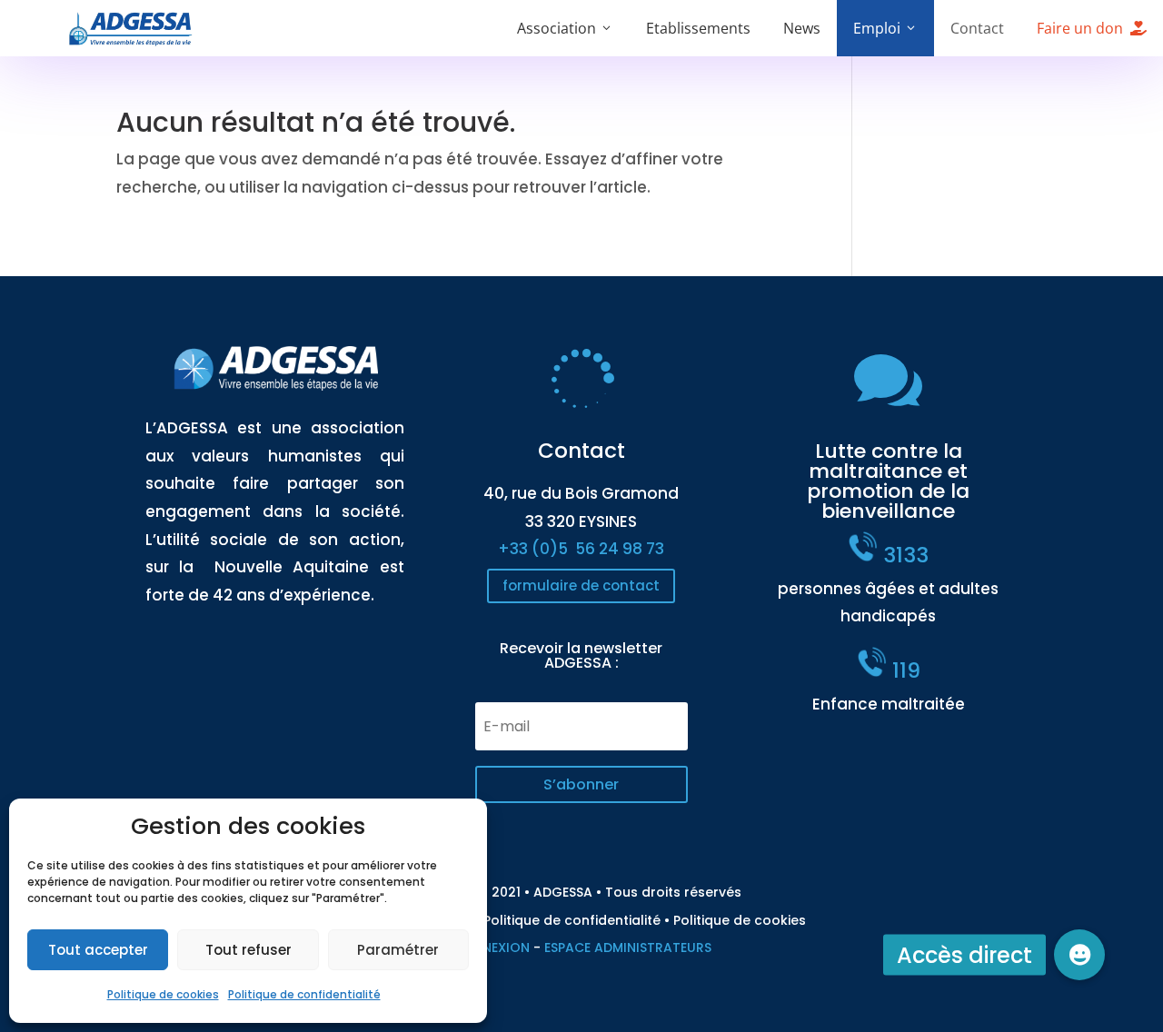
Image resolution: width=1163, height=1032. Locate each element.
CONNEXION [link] (491, 947)
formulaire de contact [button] (581, 585)
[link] (131, 42)
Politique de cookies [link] (163, 994)
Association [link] (556, 28)
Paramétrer (398, 949)
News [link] (801, 28)
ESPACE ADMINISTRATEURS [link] (627, 947)
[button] (582, 784)
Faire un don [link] (1080, 28)
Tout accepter (98, 949)
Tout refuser (248, 949)
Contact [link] (977, 28)
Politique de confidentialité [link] (304, 994)
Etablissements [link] (698, 28)
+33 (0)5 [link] (581, 549)
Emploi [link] (876, 28)
